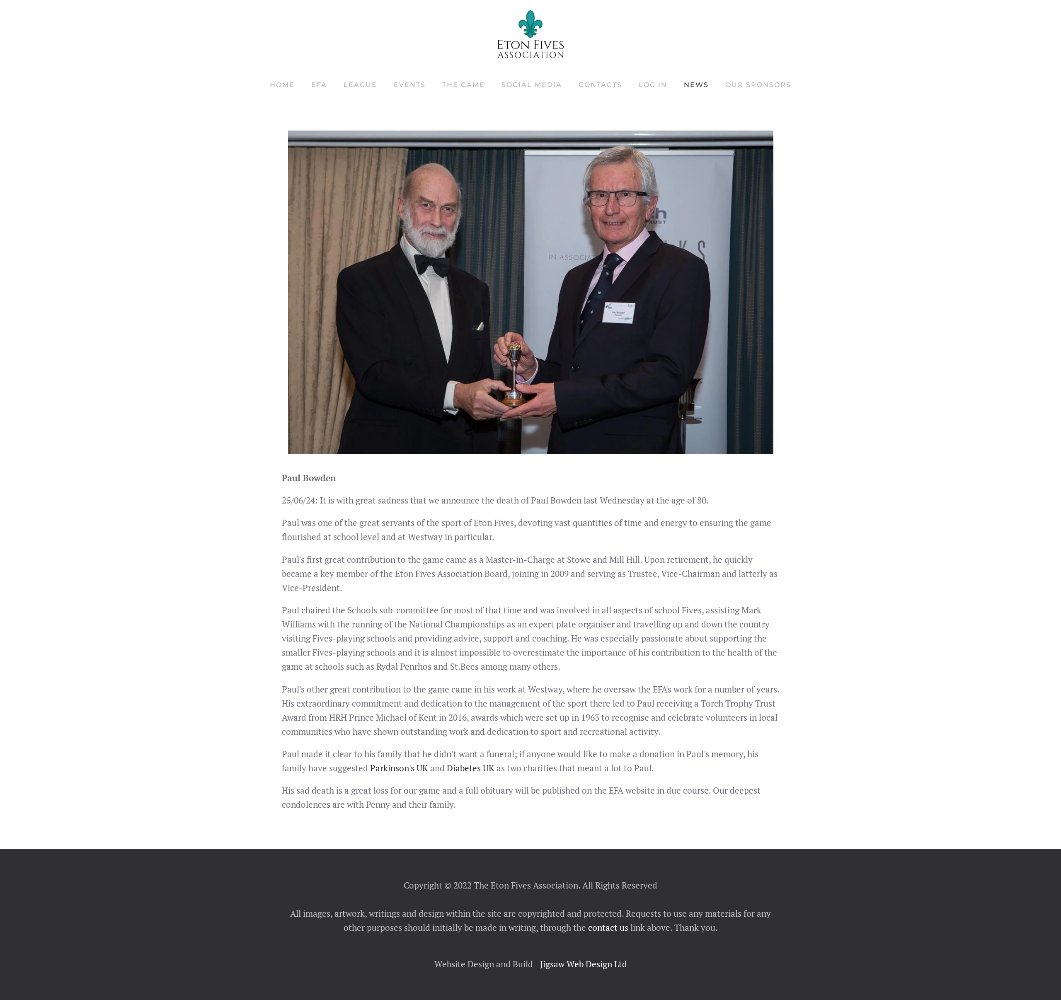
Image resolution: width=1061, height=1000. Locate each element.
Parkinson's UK (399, 768)
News (696, 85)
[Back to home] (530, 34)
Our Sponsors (758, 85)
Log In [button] (653, 85)
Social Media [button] (531, 85)
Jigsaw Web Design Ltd (583, 964)
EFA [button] (319, 85)
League (360, 85)
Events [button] (410, 85)
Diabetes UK (470, 768)
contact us (607, 927)
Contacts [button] (600, 85)
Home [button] (282, 85)
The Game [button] (463, 85)
